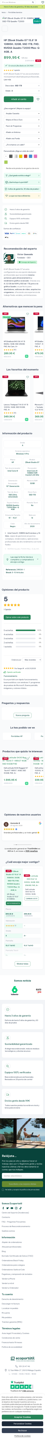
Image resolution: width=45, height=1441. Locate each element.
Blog (4, 1251)
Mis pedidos (7, 1317)
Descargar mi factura (11, 1304)
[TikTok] (20, 1208)
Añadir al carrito (18, 99)
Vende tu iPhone (8, 1279)
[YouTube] (11, 1208)
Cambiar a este (31, 898)
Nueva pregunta (22, 715)
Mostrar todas (22, 964)
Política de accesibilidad (12, 1347)
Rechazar (22, 1430)
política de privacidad (30, 1190)
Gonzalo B (15, 823)
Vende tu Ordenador (10, 1288)
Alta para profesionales (11, 1247)
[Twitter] (7, 1208)
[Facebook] (3, 1208)
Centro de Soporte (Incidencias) (15, 1213)
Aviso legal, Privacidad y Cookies (15, 1333)
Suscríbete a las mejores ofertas (22, 1184)
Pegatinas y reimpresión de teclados (17, 1274)
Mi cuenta (6, 1313)
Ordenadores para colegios (13, 1265)
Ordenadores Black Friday (13, 1260)
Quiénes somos (8, 1231)
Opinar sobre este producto (17, 617)
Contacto (6, 1217)
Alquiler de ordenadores (12, 1242)
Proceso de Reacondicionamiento (16, 1226)
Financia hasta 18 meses (12, 1342)
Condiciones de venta (11, 1338)
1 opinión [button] (16, 70)
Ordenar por (16, 660)
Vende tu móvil (8, 1283)
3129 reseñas (31, 851)
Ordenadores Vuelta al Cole (13, 1269)
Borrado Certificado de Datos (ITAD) (17, 1256)
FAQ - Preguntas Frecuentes (14, 1222)
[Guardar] (38, 99)
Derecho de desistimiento (12, 1299)
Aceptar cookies (22, 1417)
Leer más (7, 80)
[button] (5, 29)
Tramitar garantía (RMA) (12, 1322)
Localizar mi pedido (10, 1308)
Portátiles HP (17, 736)
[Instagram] (16, 1208)
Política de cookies (22, 1436)
